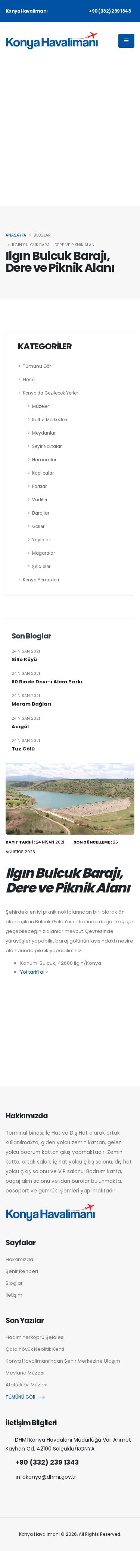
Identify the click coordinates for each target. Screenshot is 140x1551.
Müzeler (40, 406)
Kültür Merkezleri (49, 420)
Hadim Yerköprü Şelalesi (35, 1337)
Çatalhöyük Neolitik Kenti (35, 1349)
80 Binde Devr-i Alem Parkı (47, 682)
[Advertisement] (70, 132)
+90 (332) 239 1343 (47, 1462)
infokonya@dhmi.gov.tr (46, 1477)
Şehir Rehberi (22, 1271)
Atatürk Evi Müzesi (26, 1384)
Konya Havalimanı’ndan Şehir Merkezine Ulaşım (63, 1360)
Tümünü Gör (37, 366)
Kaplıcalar (43, 473)
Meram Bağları (31, 704)
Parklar (39, 486)
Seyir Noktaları (47, 446)
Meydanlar (44, 433)
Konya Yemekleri (41, 580)
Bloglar (14, 1283)
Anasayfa (16, 235)
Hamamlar (44, 460)
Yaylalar (41, 540)
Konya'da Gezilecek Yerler (50, 393)
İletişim (14, 1294)
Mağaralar (43, 553)
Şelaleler (41, 567)
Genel (29, 380)
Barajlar (40, 513)
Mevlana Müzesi (25, 1372)
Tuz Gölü (23, 749)
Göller (38, 526)
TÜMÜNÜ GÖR (20, 1397)
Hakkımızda (19, 1259)
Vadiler (39, 500)
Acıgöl (20, 726)
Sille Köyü (24, 659)
